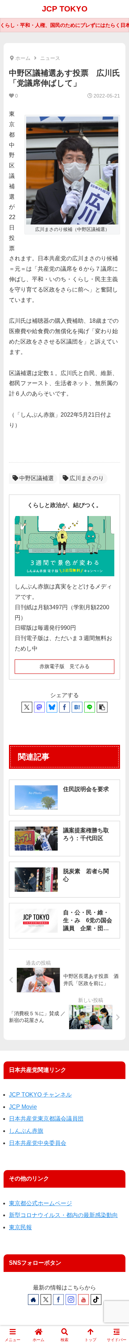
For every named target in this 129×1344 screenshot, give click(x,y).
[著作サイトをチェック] (33, 1299)
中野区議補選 (36, 478)
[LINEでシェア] (89, 707)
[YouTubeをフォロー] (83, 1299)
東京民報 (20, 1227)
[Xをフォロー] (45, 1299)
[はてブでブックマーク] (77, 707)
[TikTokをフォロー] (96, 1299)
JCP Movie (23, 1107)
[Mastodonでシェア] (39, 707)
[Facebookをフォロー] (58, 1299)
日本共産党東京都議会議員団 (46, 1119)
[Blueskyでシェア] (52, 707)
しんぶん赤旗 (26, 1131)
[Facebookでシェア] (64, 707)
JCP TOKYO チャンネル (40, 1095)
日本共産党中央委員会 (37, 1143)
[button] (102, 707)
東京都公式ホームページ (40, 1203)
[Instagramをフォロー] (71, 1299)
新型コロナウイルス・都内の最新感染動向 (63, 1215)
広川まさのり (87, 478)
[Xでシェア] (27, 707)
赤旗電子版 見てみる (64, 666)
